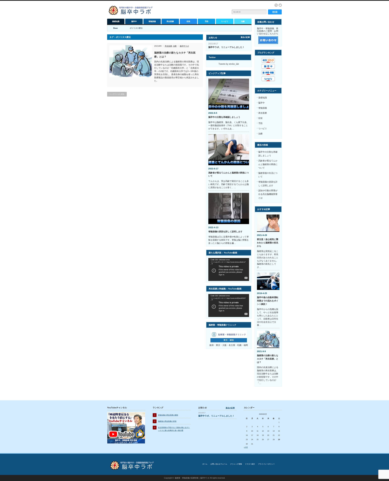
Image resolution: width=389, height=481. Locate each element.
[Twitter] (280, 464)
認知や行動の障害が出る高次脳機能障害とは (267, 194)
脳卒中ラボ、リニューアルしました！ (226, 47)
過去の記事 (245, 37)
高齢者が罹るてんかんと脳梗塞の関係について (267, 164)
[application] (228, 269)
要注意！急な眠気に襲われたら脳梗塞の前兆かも (267, 242)
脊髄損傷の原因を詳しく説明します (225, 231)
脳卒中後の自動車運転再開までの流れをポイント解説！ (267, 300)
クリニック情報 (236, 464)
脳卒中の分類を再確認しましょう (224, 117)
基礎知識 (115, 21)
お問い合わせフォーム (218, 464)
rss (276, 5)
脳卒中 (134, 21)
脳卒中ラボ (184, 46)
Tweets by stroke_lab (229, 64)
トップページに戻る (116, 94)
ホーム (204, 464)
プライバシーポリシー (266, 464)
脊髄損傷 (152, 21)
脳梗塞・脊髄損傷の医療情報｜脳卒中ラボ (192, 478)
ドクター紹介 (250, 464)
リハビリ (224, 21)
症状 (188, 21)
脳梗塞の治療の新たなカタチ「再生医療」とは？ (267, 358)
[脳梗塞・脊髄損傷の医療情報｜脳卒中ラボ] (131, 14)
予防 (206, 21)
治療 (243, 21)
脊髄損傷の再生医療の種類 (168, 415)
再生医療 (170, 21)
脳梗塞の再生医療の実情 (167, 421)
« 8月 (246, 447)
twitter (280, 5)
